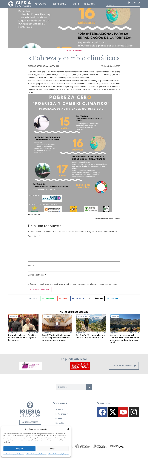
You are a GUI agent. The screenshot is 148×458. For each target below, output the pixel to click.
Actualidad (40, 4)
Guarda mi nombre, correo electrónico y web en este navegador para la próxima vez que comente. (73, 284)
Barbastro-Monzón (84, 316)
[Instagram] (138, 2)
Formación (89, 4)
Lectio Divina (59, 4)
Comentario (34, 236)
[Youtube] (135, 2)
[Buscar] (89, 387)
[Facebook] (129, 2)
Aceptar (19, 448)
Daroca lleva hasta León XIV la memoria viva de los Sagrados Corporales (22, 337)
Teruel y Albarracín (74, 50)
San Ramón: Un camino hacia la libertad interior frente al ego (90, 336)
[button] (67, 429)
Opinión (76, 4)
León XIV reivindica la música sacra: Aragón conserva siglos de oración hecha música (56, 337)
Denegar (52, 448)
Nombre (32, 265)
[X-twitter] (132, 2)
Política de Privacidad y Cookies (13, 454)
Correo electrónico (37, 275)
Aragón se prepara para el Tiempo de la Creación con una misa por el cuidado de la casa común (124, 339)
